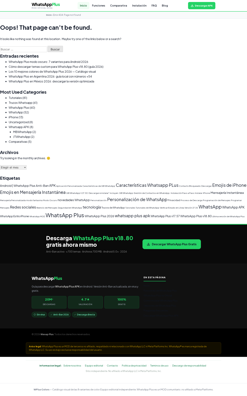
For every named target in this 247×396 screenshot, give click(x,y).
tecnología (92, 207)
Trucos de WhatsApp (113, 207)
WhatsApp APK (233, 207)
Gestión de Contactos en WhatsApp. (152, 193)
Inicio (83, 5)
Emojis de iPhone (229, 185)
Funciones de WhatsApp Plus (160, 290)
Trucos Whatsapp (20, 103)
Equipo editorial (94, 365)
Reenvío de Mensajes (47, 208)
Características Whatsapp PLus (147, 185)
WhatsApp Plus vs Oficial (158, 295)
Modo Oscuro (50, 200)
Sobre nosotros (72, 365)
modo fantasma (34, 200)
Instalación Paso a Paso (182, 193)
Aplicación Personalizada (69, 186)
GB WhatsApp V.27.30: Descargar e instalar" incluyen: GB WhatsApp (99, 193)
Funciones (98, 5)
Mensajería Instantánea (227, 193)
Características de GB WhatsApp (98, 186)
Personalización (98, 200)
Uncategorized (19, 122)
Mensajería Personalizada (13, 200)
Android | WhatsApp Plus (17, 185)
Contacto (112, 365)
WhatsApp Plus (19, 107)
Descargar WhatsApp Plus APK (161, 315)
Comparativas (18, 141)
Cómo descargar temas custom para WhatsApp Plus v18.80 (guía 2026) (56, 66)
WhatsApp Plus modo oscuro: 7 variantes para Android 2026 (48, 62)
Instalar (198, 193)
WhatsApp (16, 112)
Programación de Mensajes (216, 200)
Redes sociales (23, 207)
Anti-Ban (42, 185)
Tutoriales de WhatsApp (147, 208)
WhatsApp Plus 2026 (99, 216)
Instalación (139, 5)
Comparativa (118, 5)
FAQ (154, 5)
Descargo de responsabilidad (189, 365)
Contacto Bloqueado (190, 186)
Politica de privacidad (134, 365)
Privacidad (174, 200)
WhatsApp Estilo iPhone (14, 216)
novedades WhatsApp (74, 200)
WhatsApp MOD (37, 216)
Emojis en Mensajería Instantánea (33, 192)
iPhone (13, 117)
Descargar (206, 186)
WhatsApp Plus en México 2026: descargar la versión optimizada (51, 81)
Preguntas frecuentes (156, 310)
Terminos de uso (159, 365)
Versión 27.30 (191, 208)
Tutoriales (15, 98)
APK (52, 185)
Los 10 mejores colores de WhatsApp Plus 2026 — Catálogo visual (52, 71)
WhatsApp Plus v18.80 (196, 216)
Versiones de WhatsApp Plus (160, 305)
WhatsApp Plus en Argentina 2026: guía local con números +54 (50, 76)
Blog (165, 5)
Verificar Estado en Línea (172, 208)
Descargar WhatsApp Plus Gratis (174, 244)
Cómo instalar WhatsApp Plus (161, 300)
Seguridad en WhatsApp (70, 208)
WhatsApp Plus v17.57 (165, 216)
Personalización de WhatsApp (137, 199)
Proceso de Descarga (191, 200)
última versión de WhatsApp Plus (228, 216)
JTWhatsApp (21, 137)
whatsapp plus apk (132, 215)
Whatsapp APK (19, 127)
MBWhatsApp (22, 132)
